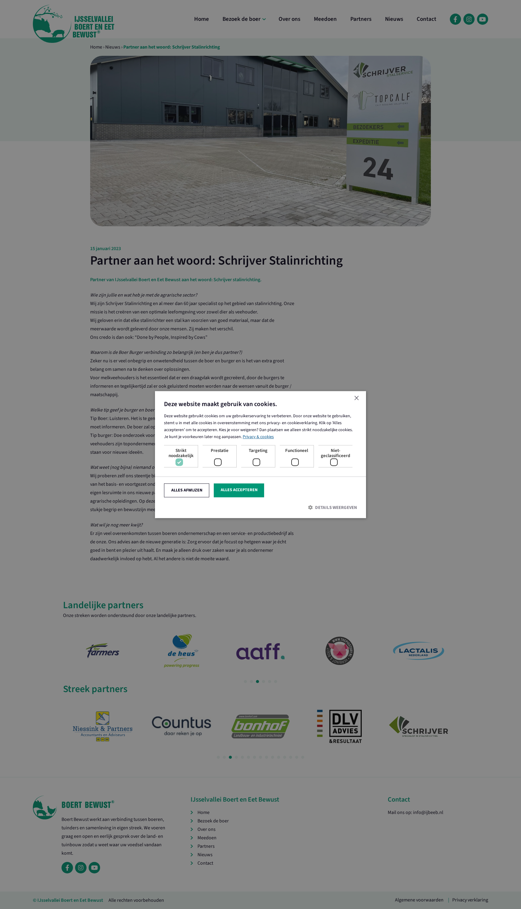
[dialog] (260, 454)
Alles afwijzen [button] (186, 490)
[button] (260, 507)
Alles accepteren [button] (239, 490)
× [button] (356, 398)
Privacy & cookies (258, 437)
